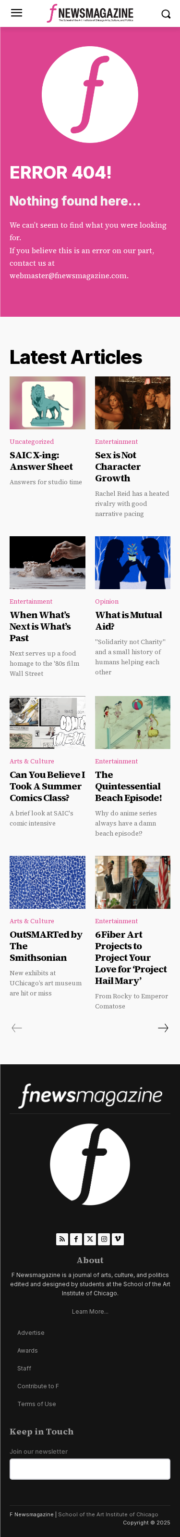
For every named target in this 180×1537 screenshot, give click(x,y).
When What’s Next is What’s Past (40, 626)
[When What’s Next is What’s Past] (47, 562)
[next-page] (162, 1028)
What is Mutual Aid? (128, 620)
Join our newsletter (39, 1451)
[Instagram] (104, 1239)
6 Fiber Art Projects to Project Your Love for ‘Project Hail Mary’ (131, 957)
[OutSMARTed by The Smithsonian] (47, 882)
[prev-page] (17, 1028)
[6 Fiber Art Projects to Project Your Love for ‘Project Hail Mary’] (133, 882)
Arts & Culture (32, 761)
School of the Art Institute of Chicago (108, 1514)
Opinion (107, 601)
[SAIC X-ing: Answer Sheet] (47, 402)
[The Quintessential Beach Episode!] (133, 722)
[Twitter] (90, 1239)
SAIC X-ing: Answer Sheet (41, 460)
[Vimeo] (118, 1239)
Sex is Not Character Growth (118, 466)
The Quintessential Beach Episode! (129, 786)
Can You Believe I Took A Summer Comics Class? (47, 786)
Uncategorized (32, 442)
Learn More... (90, 1311)
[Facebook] (76, 1239)
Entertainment (116, 442)
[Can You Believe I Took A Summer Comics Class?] (47, 722)
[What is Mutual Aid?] (133, 562)
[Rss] (62, 1239)
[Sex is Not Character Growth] (133, 402)
